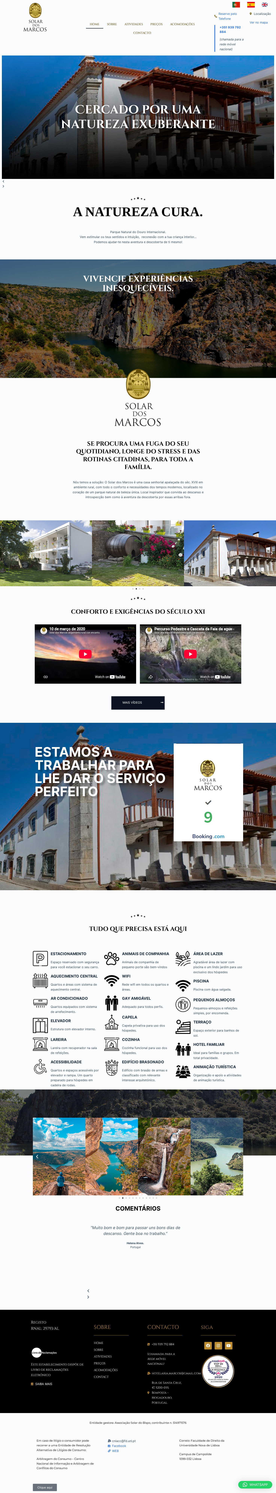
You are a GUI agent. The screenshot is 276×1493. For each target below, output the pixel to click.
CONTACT (101, 1377)
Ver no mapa (259, 22)
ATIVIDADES (133, 24)
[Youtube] (228, 1345)
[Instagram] (218, 1345)
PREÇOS (156, 24)
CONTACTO (142, 33)
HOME (95, 24)
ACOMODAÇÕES (182, 24)
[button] (138, 181)
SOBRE (112, 24)
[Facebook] (208, 1345)
